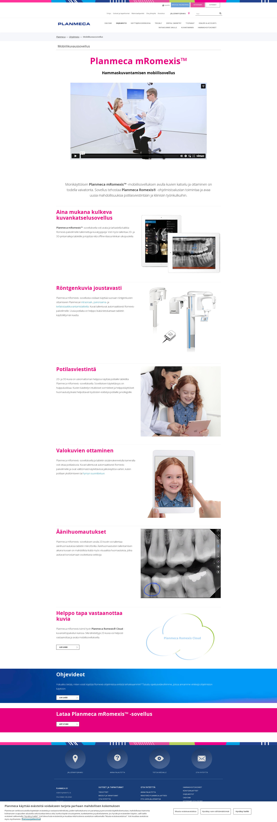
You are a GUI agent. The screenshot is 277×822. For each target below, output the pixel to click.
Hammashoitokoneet (207, 27)
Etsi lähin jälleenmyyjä (151, 799)
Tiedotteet (103, 792)
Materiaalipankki (138, 13)
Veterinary (197, 5)
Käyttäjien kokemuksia (140, 23)
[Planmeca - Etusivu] (73, 23)
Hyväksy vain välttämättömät (215, 811)
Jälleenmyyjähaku (178, 13)
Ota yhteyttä (151, 13)
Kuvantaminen (187, 27)
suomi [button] (167, 5)
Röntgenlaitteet (190, 791)
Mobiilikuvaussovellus (74, 46)
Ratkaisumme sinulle (168, 27)
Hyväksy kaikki (242, 811)
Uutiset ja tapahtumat (121, 13)
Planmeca (60, 36)
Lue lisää (63, 697)
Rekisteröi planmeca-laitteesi (154, 795)
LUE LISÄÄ (63, 647)
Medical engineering (180, 5)
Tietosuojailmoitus (31, 819)
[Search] (220, 13)
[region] (138, 811)
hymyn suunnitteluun (94, 473)
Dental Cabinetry (173, 23)
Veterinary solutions (193, 801)
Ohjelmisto (121, 23)
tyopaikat (190, 23)
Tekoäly (158, 23)
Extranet (212, 5)
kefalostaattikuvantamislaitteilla (72, 306)
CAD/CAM (108, 23)
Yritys (109, 13)
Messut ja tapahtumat (108, 795)
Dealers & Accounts (207, 23)
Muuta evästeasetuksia (185, 811)
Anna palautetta (117, 772)
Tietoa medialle (159, 772)
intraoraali (86, 302)
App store (63, 724)
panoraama (100, 302)
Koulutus (161, 13)
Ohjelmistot (188, 794)
